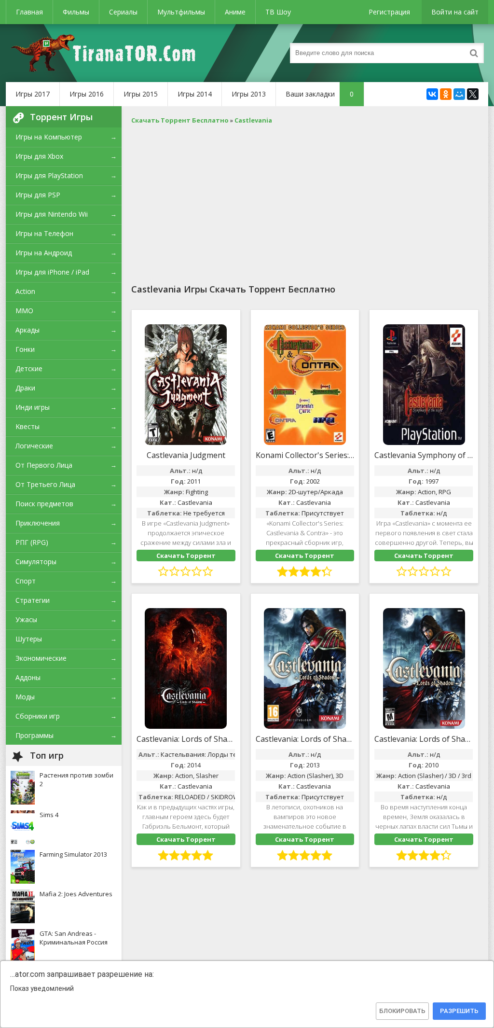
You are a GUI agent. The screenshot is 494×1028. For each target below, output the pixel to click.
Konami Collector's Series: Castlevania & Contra (305, 455)
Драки (25, 387)
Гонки (25, 349)
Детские (28, 368)
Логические (34, 445)
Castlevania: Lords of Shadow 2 (186, 739)
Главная (29, 11)
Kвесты (27, 426)
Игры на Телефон (44, 233)
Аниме (235, 11)
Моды (25, 696)
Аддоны (28, 677)
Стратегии (32, 600)
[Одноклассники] (446, 94)
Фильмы (76, 11)
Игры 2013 (249, 93)
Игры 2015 (141, 93)
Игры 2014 (195, 93)
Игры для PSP (37, 194)
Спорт (25, 580)
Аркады (27, 329)
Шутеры (28, 638)
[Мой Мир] (459, 94)
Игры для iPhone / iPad (52, 272)
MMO (24, 310)
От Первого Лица (43, 465)
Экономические (41, 658)
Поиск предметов (44, 503)
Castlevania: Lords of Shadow (305, 739)
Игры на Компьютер (48, 136)
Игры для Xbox (39, 156)
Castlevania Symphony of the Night (423, 455)
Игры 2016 (86, 93)
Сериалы (123, 11)
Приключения (37, 523)
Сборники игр (37, 716)
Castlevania (195, 502)
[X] (473, 94)
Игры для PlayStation (49, 175)
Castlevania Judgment (186, 455)
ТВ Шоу (278, 11)
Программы (34, 735)
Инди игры (32, 407)
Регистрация (389, 11)
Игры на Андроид (43, 252)
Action (25, 291)
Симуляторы (35, 561)
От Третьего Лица (45, 484)
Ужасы (26, 619)
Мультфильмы (181, 11)
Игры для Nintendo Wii (51, 214)
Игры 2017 (32, 93)
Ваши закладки (320, 93)
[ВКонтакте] (432, 94)
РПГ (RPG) (31, 542)
